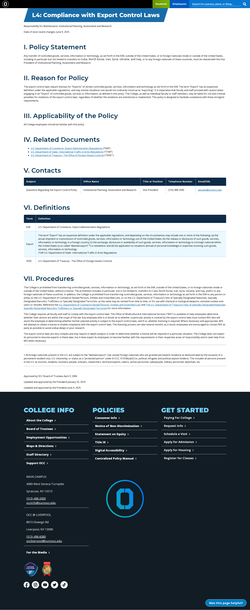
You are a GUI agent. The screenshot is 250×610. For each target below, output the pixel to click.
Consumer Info (106, 418)
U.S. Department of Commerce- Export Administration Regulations (66, 148)
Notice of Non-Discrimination (117, 426)
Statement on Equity (110, 434)
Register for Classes (179, 458)
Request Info (173, 426)
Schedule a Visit (175, 434)
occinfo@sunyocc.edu (41, 503)
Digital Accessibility (109, 450)
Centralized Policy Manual (114, 458)
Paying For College (178, 418)
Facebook (27, 585)
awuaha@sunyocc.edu (210, 190)
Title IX (100, 442)
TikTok (64, 584)
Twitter (54, 584)
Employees (179, 4)
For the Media (36, 552)
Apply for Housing (177, 450)
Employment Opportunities (46, 437)
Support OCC (35, 463)
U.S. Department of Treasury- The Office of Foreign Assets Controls (67, 155)
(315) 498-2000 (36, 498)
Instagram (35, 584)
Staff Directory (37, 454)
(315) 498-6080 (36, 537)
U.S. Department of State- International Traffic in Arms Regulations (67, 151)
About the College (39, 420)
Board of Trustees (39, 429)
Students (161, 4)
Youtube (45, 584)
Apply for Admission (179, 442)
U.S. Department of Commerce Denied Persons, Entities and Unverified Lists (100, 304)
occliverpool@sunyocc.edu (44, 541)
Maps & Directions (40, 446)
